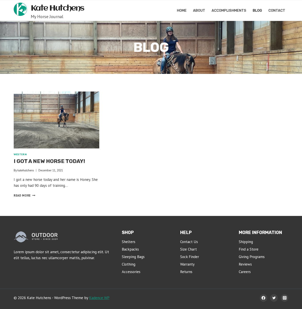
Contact (276, 10)
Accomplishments (229, 10)
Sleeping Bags (133, 256)
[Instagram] (284, 298)
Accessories (131, 271)
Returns (186, 271)
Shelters (128, 241)
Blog (257, 10)
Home (182, 10)
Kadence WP (99, 297)
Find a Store (248, 249)
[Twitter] (274, 298)
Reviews (245, 264)
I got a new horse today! (49, 161)
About (199, 10)
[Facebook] (263, 298)
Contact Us (189, 241)
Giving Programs (252, 256)
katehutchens (25, 170)
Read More (24, 195)
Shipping (246, 241)
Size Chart (188, 249)
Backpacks (130, 249)
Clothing (128, 264)
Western (20, 154)
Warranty (187, 264)
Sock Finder (189, 256)
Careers (245, 271)
